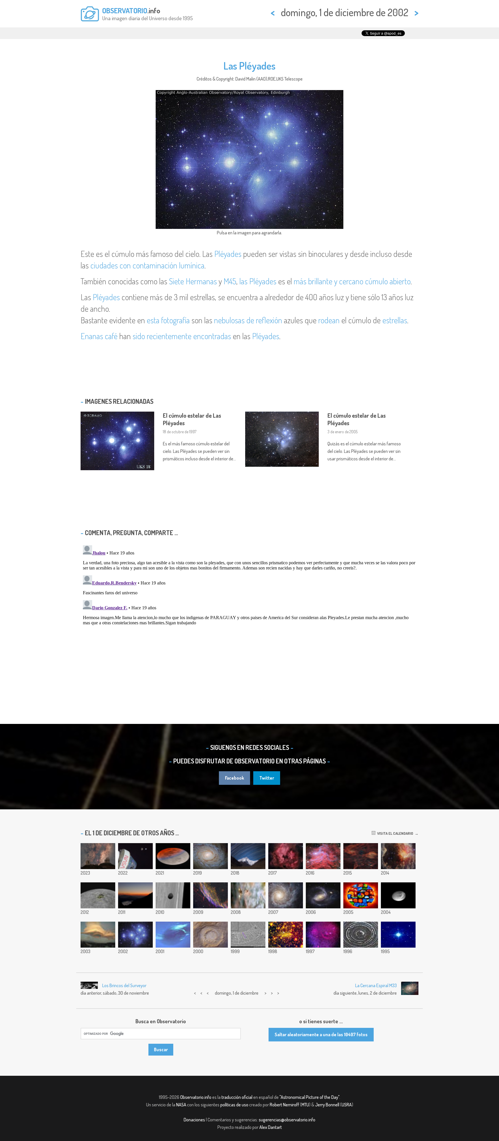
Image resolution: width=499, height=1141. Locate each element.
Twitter (266, 778)
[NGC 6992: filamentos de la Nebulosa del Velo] (210, 895)
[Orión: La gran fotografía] (323, 935)
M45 (230, 281)
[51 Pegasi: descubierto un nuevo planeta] (398, 935)
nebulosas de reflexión (248, 320)
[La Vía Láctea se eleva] (98, 856)
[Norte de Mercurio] (98, 895)
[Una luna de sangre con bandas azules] (173, 856)
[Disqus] (249, 615)
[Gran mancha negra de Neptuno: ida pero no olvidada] (173, 935)
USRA (347, 1105)
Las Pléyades (249, 65)
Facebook (234, 778)
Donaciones (194, 1120)
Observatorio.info (195, 1097)
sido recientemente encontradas (182, 336)
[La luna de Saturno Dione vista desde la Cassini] (398, 895)
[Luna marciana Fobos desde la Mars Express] (173, 895)
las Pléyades (257, 281)
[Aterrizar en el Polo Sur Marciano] (248, 935)
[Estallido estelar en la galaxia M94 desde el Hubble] (210, 856)
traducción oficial (236, 1097)
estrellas (394, 320)
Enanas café (99, 336)
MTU (305, 1105)
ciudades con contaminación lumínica (147, 265)
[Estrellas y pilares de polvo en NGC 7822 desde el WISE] (398, 856)
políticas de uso (234, 1105)
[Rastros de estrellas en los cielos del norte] (360, 935)
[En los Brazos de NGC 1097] (323, 895)
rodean (329, 320)
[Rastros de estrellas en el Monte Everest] (248, 856)
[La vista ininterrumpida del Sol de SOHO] (360, 895)
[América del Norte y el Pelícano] (285, 856)
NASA (181, 1105)
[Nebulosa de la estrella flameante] (323, 856)
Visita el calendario (394, 833)
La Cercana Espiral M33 (376, 985)
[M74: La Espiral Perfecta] (285, 895)
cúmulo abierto (388, 281)
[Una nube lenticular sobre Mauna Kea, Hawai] (98, 935)
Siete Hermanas (193, 281)
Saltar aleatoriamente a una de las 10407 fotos (321, 1034)
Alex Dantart (270, 1127)
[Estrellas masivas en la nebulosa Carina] (248, 895)
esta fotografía (168, 320)
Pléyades (227, 254)
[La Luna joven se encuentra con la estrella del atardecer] (135, 895)
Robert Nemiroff (284, 1105)
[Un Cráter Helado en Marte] (210, 935)
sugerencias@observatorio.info (287, 1120)
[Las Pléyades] (135, 935)
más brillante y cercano (328, 281)
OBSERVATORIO (124, 10)
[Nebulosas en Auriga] (360, 856)
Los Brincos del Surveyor (124, 985)
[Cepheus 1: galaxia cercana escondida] (285, 935)
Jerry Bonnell (327, 1105)
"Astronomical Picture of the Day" (309, 1097)
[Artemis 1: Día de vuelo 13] (135, 856)
